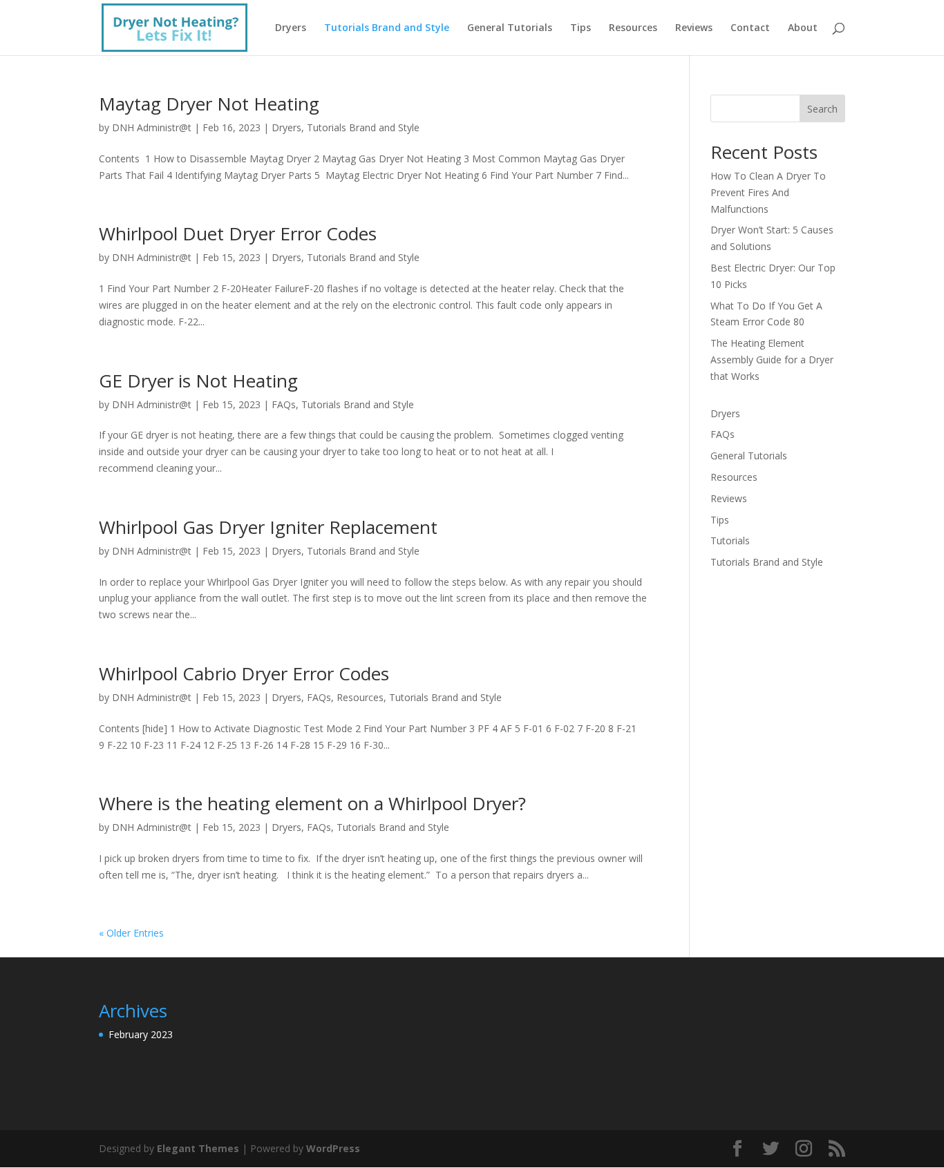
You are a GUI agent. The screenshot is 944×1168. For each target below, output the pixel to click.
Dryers (290, 28)
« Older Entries (131, 932)
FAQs (284, 404)
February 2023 (140, 1034)
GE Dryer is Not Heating (198, 380)
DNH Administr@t (151, 127)
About (803, 28)
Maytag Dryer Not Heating (209, 103)
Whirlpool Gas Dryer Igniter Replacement (268, 527)
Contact (750, 28)
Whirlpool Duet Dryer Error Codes (238, 233)
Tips (580, 28)
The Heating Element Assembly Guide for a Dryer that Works (771, 359)
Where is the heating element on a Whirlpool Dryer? (312, 803)
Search (822, 108)
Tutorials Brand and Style (386, 28)
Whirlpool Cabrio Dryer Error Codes (244, 673)
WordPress (333, 1148)
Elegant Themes (198, 1148)
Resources (633, 28)
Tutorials (730, 540)
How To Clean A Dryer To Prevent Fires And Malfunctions (768, 192)
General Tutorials (509, 28)
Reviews (693, 28)
